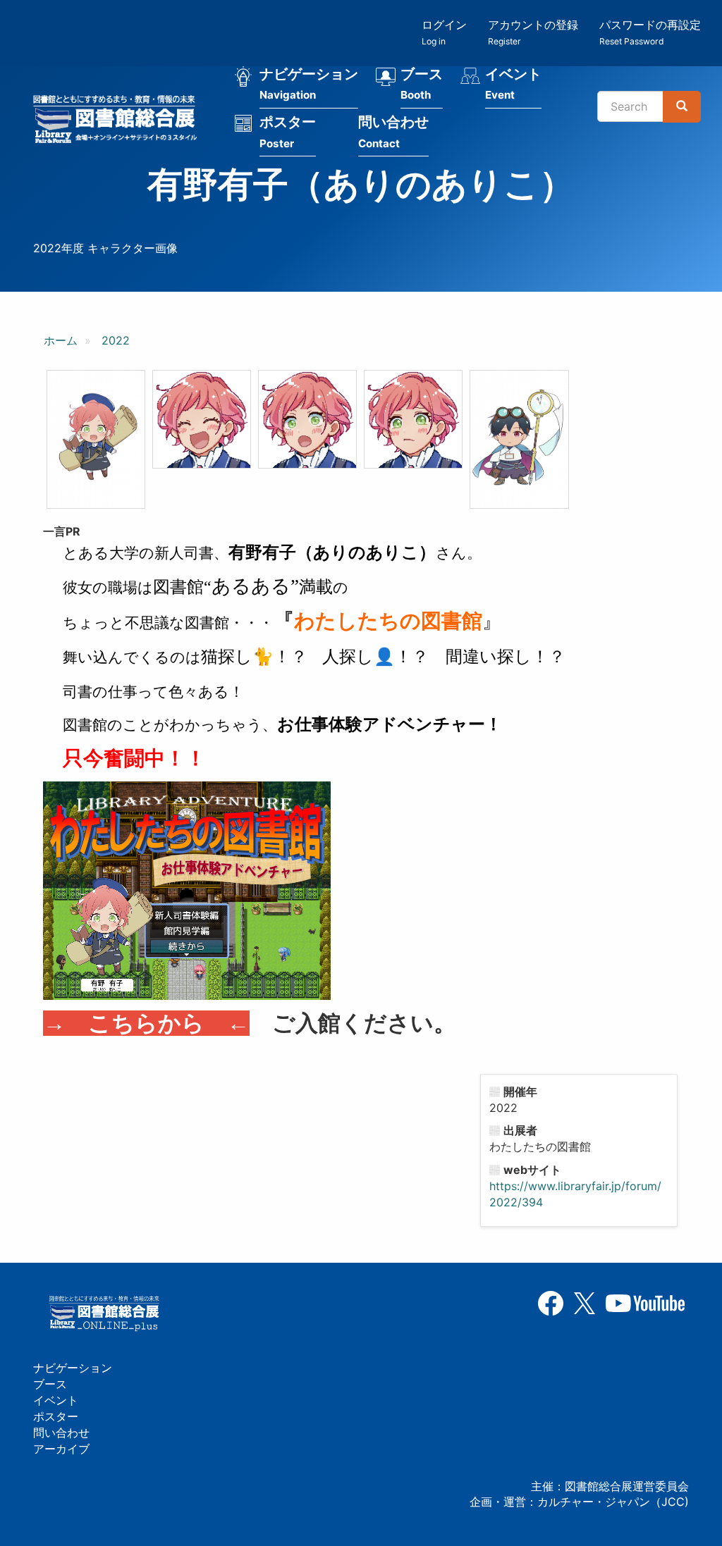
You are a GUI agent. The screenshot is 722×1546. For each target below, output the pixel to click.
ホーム (61, 340)
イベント (513, 84)
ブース (421, 84)
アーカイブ (61, 1449)
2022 (116, 340)
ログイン (444, 32)
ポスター (287, 131)
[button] (96, 439)
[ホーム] (119, 121)
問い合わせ (393, 131)
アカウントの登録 (533, 32)
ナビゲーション (308, 84)
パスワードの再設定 (650, 32)
